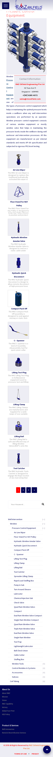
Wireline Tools (18, 663)
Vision (4, 700)
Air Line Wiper (19, 532)
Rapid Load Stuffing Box (24, 580)
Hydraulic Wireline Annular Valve (27, 541)
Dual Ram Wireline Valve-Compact (28, 615)
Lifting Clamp (19, 563)
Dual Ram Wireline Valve (24, 633)
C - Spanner (19, 554)
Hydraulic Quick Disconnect (25, 545)
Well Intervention (15, 519)
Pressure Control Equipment (24, 528)
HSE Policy (6, 714)
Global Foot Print (8, 711)
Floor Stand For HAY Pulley (25, 537)
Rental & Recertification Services (14, 733)
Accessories (17, 672)
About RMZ (6, 693)
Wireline (13, 523)
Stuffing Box (19, 659)
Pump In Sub (19, 585)
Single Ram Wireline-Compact (26, 620)
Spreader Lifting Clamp (23, 576)
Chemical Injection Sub (23, 598)
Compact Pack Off (21, 550)
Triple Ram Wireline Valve (24, 628)
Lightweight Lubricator (23, 646)
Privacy (35, 754)
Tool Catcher (19, 572)
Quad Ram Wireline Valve (24, 624)
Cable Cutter (19, 655)
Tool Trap (18, 642)
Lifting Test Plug (20, 558)
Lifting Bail (18, 567)
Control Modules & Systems (23, 668)
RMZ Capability (7, 704)
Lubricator (18, 594)
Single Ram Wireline (22, 637)
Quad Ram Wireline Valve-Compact (24, 609)
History (4, 707)
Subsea (15, 677)
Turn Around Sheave (22, 589)
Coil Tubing (14, 681)
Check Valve (19, 602)
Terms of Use (20, 754)
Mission (5, 697)
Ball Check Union (21, 650)
